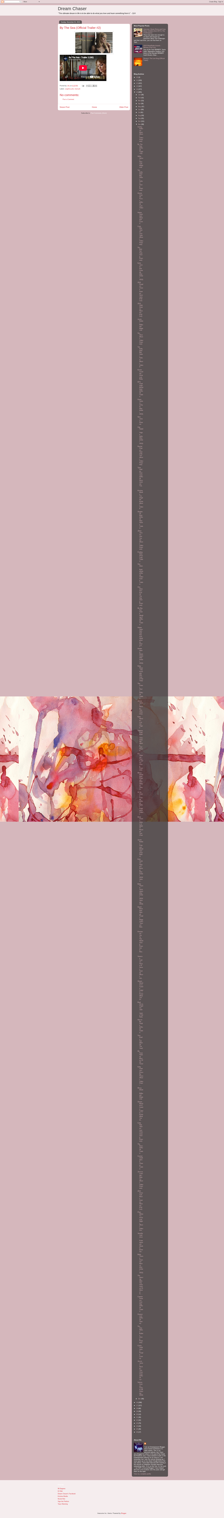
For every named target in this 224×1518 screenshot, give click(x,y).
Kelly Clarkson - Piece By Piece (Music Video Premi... (140, 1076)
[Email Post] (83, 86)
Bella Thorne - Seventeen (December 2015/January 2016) (140, 894)
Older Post (123, 107)
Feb (139, 98)
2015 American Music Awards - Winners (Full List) (140, 1200)
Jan (139, 95)
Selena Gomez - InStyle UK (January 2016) (140, 1388)
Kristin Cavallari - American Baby (140, 374)
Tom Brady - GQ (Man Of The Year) (140, 1042)
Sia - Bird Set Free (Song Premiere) (140, 254)
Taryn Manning (63, 1504)
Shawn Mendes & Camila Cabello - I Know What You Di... (140, 990)
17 (137, 1405)
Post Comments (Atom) (99, 113)
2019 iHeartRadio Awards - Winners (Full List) (152, 46)
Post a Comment (68, 99)
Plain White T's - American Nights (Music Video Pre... (140, 1221)
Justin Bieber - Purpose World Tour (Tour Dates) (140, 848)
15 (137, 92)
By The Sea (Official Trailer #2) (140, 148)
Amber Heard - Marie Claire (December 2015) (140, 656)
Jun (139, 109)
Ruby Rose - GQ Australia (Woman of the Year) (140, 673)
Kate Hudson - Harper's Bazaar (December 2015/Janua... (140, 870)
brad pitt (77, 89)
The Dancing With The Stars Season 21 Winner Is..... (140, 1285)
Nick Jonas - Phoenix (140, 420)
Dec (139, 1399)
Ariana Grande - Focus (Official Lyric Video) (140, 201)
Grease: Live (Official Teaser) (140, 1318)
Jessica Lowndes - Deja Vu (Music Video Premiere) (140, 1180)
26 (137, 1432)
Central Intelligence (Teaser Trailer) (140, 1162)
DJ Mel (60, 1491)
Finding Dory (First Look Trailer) (140, 556)
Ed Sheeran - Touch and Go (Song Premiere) (140, 762)
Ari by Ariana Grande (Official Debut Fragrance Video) (140, 803)
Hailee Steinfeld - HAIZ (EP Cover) (140, 218)
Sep (139, 118)
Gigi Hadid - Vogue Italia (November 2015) (140, 435)
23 (137, 1423)
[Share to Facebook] (94, 86)
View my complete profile (142, 1474)
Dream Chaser (72, 8)
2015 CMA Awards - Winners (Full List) (140, 310)
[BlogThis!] (89, 86)
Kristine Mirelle (63, 1496)
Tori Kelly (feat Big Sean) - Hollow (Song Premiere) (140, 180)
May (140, 106)
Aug (139, 115)
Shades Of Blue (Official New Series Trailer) (140, 520)
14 (137, 89)
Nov (139, 124)
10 (137, 77)
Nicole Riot (61, 1499)
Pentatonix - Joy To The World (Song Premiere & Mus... (140, 942)
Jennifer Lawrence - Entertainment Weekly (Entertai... (140, 1242)
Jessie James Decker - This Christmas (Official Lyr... (140, 1370)
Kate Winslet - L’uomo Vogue (140, 722)
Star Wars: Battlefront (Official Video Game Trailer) (140, 574)
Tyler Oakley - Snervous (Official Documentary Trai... (140, 478)
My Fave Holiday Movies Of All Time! (140, 1057)
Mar (139, 101)
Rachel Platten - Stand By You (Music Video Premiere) (140, 455)
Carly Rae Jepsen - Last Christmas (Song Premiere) (140, 1132)
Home (94, 107)
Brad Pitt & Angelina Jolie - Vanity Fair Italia (140, 1009)
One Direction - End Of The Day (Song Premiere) (140, 596)
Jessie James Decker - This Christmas (140, 707)
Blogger (123, 1513)
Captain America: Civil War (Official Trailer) (140, 1304)
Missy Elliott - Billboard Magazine (140, 1093)
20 (137, 1414)
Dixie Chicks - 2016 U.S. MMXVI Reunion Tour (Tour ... (140, 827)
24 (137, 1426)
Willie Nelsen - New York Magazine (140, 161)
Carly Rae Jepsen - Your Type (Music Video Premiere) (140, 235)
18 (137, 1408)
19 (137, 1411)
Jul (139, 112)
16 (137, 1402)
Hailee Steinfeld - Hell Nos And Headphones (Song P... (140, 637)
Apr (139, 103)
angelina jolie (69, 89)
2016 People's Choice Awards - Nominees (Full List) (140, 291)
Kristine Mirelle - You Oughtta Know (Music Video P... (140, 500)
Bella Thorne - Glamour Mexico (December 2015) (140, 1264)
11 (137, 80)
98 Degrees (61, 1488)
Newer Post (64, 107)
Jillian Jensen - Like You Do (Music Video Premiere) (140, 540)
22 (137, 1420)
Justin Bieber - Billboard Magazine (140, 324)
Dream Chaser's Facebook (67, 1494)
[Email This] (87, 86)
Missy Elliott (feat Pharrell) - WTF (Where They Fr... (140, 781)
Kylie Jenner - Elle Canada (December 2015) (140, 271)
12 (137, 83)
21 (137, 1417)
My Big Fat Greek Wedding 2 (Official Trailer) (140, 616)
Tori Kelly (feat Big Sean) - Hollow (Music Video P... (140, 357)
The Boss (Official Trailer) (140, 1148)
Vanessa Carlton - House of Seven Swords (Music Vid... (140, 967)
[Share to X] (91, 86)
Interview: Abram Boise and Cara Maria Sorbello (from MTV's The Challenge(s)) (154, 31)
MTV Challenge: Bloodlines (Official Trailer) (140, 389)
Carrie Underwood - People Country (140, 1352)
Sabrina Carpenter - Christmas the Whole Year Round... (140, 741)
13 (137, 86)
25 (137, 1429)
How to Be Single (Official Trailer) (140, 1026)
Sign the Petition (63, 1501)
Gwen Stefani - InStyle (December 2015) (140, 407)
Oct (139, 121)
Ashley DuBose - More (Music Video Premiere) (140, 134)
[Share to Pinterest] (96, 86)
